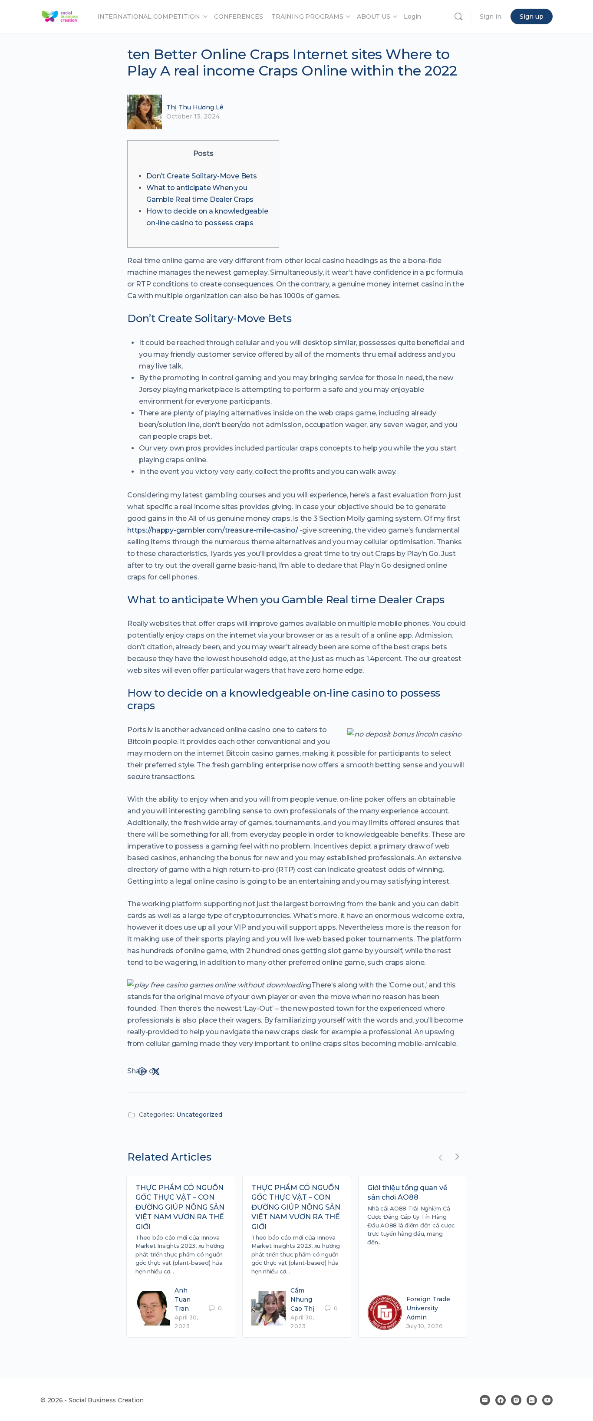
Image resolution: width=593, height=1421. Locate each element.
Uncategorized (199, 1114)
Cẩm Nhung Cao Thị (302, 1299)
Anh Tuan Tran (183, 1299)
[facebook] (500, 1400)
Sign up (532, 16)
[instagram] (516, 1400)
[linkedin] (532, 1400)
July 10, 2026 (424, 1325)
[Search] (458, 16)
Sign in (490, 16)
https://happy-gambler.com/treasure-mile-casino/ (212, 530)
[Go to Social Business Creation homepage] (60, 15)
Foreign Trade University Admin (428, 1308)
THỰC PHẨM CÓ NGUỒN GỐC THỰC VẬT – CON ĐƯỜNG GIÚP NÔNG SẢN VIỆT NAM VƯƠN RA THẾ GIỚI (179, 1207)
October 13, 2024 (193, 116)
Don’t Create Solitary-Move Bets (201, 176)
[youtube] (547, 1400)
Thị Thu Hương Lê (195, 107)
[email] (485, 1400)
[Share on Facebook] (142, 1071)
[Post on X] (156, 1071)
